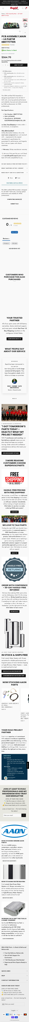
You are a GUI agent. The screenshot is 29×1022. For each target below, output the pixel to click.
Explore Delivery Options (11, 453)
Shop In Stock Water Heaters (12, 671)
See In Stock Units (8, 897)
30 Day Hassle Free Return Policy (14, 164)
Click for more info (8, 938)
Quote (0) (28, 765)
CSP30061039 (11, 53)
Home (3, 14)
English (13, 1010)
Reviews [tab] (6, 238)
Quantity (5, 62)
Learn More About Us (14, 339)
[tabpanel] (14, 253)
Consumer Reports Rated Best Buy (13, 675)
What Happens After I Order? (13, 168)
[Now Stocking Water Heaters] (14, 872)
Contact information (10, 980)
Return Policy (14, 611)
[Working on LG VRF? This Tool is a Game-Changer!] (14, 909)
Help (3, 976)
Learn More (14, 512)
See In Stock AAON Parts (9, 861)
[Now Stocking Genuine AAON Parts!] (14, 831)
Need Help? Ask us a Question (13, 172)
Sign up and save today (11, 985)
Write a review (14, 232)
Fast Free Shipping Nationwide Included (11, 60)
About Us (14, 553)
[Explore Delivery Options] (14, 412)
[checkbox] (14, 243)
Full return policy (6, 90)
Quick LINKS (6, 971)
